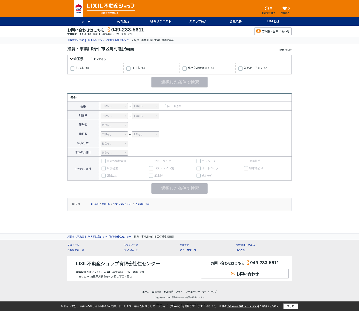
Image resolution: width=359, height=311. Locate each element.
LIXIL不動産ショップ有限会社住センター (118, 263)
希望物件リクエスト (246, 244)
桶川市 (139, 67)
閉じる (290, 306)
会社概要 (236, 21)
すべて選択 (99, 59)
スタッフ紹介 (198, 21)
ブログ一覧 (73, 244)
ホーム (86, 21)
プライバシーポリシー (188, 291)
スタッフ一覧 (130, 244)
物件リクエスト (160, 21)
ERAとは (273, 21)
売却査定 (123, 21)
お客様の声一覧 (75, 250)
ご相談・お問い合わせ (276, 31)
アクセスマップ (188, 250)
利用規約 (169, 291)
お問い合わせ (130, 250)
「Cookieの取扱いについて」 (242, 306)
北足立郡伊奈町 (201, 67)
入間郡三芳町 (255, 67)
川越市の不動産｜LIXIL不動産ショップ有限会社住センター (99, 40)
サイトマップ (209, 291)
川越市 (83, 67)
